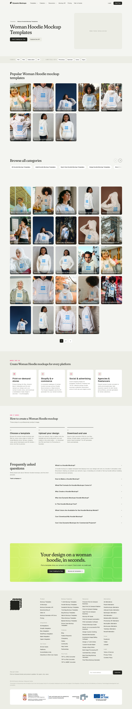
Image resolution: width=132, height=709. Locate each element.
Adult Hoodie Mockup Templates (45, 167)
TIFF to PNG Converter (68, 659)
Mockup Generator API (46, 607)
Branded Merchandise (89, 634)
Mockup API (62, 3)
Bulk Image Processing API (90, 650)
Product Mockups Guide (90, 624)
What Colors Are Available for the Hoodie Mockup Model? (77, 510)
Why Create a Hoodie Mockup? (66, 491)
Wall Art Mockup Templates (69, 615)
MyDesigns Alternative (110, 613)
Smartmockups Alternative (111, 607)
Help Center (64, 646)
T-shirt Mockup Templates (69, 602)
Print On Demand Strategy (90, 609)
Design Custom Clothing (90, 632)
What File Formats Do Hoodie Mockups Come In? (73, 485)
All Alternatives (108, 602)
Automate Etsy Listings (89, 653)
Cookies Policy (108, 657)
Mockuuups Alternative (110, 626)
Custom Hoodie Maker (89, 644)
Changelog (64, 638)
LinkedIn (106, 644)
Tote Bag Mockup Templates (69, 610)
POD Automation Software (90, 622)
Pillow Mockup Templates (68, 618)
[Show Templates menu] (37, 3)
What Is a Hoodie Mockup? (65, 465)
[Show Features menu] (46, 3)
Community (64, 644)
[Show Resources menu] (56, 3)
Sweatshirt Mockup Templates (70, 607)
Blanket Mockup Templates (69, 621)
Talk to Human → (15, 478)
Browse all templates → (75, 571)
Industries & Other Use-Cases (49, 655)
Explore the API (35, 39)
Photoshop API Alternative (111, 621)
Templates (33, 3)
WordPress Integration (46, 634)
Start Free (118, 3)
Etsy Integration (44, 631)
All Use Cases (44, 647)
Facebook (107, 639)
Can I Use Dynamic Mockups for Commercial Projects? (75, 523)
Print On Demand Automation (91, 619)
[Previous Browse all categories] (115, 160)
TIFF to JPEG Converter (68, 657)
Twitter (106, 642)
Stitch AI (42, 613)
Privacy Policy (108, 655)
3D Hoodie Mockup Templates (21, 167)
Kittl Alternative (108, 615)
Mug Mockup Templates (68, 613)
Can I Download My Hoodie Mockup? (69, 516)
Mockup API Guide (88, 616)
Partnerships (65, 649)
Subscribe (117, 672)
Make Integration (45, 636)
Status (63, 641)
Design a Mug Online (88, 647)
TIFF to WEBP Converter (68, 662)
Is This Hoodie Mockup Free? (66, 504)
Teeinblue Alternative (110, 629)
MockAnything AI (45, 610)
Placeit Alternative (109, 604)
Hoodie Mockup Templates (69, 604)
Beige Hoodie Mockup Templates (100, 167)
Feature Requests (66, 635)
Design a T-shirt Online (89, 642)
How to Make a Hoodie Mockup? (67, 479)
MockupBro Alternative (110, 623)
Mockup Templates (45, 602)
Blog (62, 633)
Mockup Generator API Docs (48, 615)
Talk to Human (78, 3)
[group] (66, 167)
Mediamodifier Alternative (111, 618)
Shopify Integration (45, 628)
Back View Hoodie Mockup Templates (72, 167)
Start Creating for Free (18, 39)
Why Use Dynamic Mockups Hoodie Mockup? (72, 498)
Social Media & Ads (45, 652)
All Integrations (44, 625)
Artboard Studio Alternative (111, 610)
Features (42, 3)
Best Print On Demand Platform (91, 606)
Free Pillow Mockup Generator (91, 660)
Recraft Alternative (109, 631)
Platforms (43, 649)
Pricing (70, 3)
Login (109, 3)
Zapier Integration (45, 639)
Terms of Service (109, 652)
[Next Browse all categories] (120, 160)
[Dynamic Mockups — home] (18, 3)
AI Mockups (43, 604)
